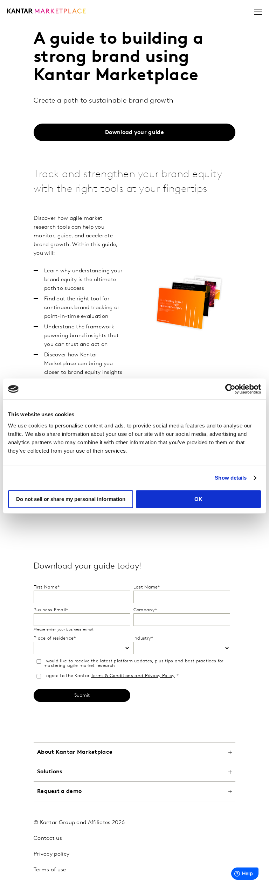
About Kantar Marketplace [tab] (74, 752)
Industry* (143, 638)
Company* (145, 610)
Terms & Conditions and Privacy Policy (133, 676)
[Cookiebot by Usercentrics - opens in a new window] (230, 389)
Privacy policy (51, 854)
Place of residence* (55, 638)
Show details (231, 478)
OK (198, 499)
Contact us (48, 838)
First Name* (47, 587)
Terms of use (50, 870)
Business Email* (51, 610)
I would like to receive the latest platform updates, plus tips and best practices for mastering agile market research (133, 663)
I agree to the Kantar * (111, 676)
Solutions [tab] (49, 772)
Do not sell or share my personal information (70, 499)
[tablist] (134, 813)
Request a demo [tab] (59, 791)
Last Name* (146, 587)
